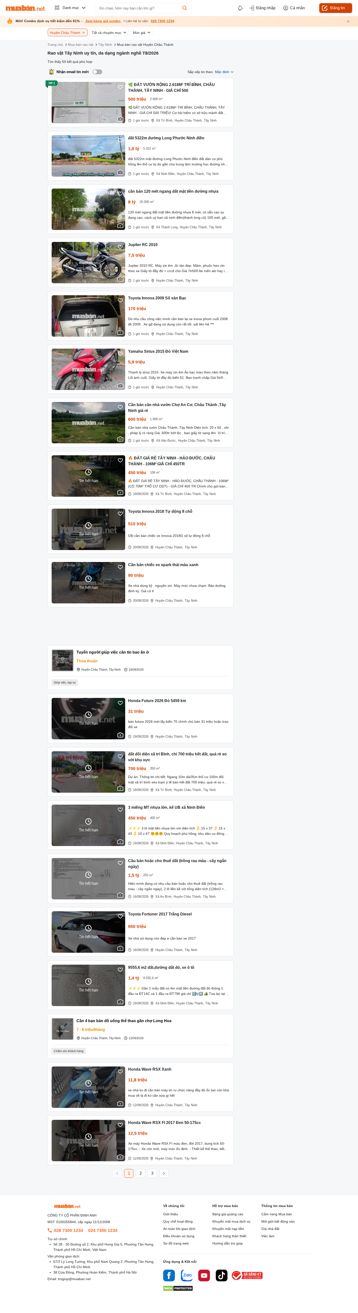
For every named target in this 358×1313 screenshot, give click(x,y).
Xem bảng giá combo (103, 21)
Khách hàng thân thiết (229, 1236)
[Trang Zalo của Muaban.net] (186, 1276)
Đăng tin (337, 8)
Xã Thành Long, (167, 227)
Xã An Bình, (163, 896)
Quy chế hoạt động (178, 1221)
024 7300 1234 (102, 1230)
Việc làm (267, 1236)
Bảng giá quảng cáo (227, 1214)
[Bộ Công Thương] (247, 1280)
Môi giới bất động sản (278, 1221)
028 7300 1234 (162, 21)
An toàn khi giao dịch (179, 1229)
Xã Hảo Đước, (166, 440)
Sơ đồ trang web (176, 1243)
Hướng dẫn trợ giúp (227, 1243)
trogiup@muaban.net (74, 1279)
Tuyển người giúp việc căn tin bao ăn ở (112, 652)
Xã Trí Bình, (164, 120)
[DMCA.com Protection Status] (178, 1290)
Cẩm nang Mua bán (276, 1214)
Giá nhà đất (270, 1229)
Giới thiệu (170, 1214)
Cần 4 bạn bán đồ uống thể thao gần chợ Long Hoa (123, 1021)
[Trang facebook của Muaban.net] (169, 1276)
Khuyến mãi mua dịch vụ (231, 1221)
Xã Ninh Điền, (166, 174)
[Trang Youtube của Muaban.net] (204, 1276)
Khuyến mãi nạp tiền (228, 1229)
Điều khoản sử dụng (178, 1236)
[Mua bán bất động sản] (25, 8)
